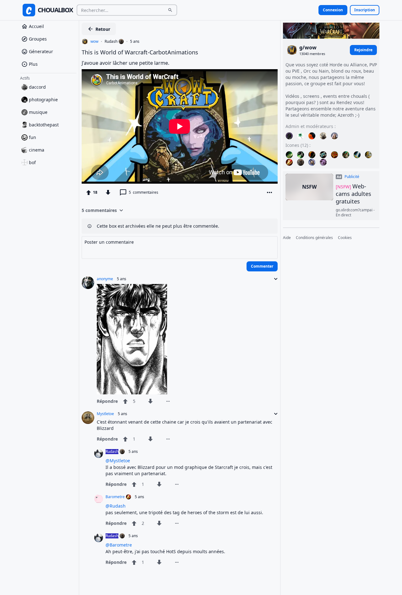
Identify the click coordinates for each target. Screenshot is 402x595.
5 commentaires (99, 210)
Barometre (115, 496)
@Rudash (116, 506)
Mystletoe (105, 413)
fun (32, 137)
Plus (33, 64)
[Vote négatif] (108, 192)
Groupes (38, 39)
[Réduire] (274, 278)
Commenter (262, 266)
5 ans (134, 41)
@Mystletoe (118, 461)
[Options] (269, 192)
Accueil (36, 26)
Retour (102, 29)
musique (38, 112)
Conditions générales (314, 237)
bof (32, 162)
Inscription (364, 10)
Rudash (111, 41)
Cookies (345, 237)
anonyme (105, 278)
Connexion (333, 10)
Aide (287, 237)
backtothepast (44, 125)
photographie (43, 100)
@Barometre (119, 545)
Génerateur (41, 51)
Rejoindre (363, 50)
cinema (36, 150)
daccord (37, 87)
